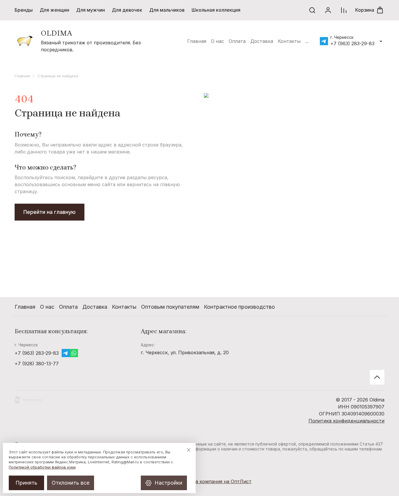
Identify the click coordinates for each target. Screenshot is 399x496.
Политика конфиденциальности (346, 421)
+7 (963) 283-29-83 (352, 43)
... (307, 41)
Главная (22, 76)
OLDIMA (56, 33)
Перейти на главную (49, 212)
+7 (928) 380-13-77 (37, 363)
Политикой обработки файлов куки (42, 467)
